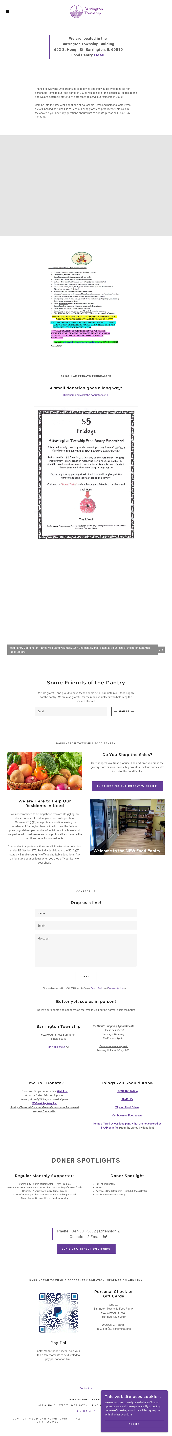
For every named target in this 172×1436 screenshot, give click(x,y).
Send (86, 977)
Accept (134, 1424)
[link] (86, 11)
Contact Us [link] (86, 1388)
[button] (8, 11)
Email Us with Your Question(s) (86, 1249)
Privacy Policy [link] (97, 988)
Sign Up (124, 711)
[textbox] (71, 711)
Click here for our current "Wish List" (127, 786)
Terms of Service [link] (115, 988)
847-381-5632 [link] (56, 1046)
